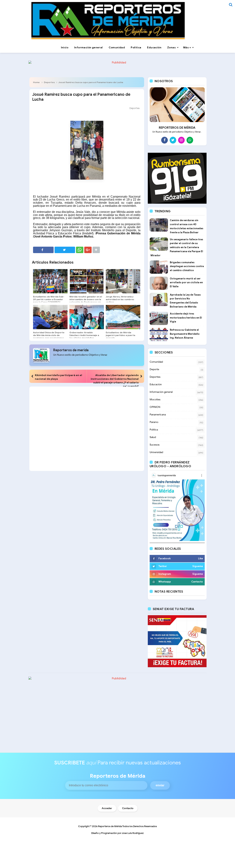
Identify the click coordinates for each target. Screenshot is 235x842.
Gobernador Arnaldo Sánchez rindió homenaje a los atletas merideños (84, 335)
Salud (153, 437)
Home (36, 82)
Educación (156, 384)
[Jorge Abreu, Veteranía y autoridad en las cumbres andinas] (123, 281)
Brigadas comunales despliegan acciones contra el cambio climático (187, 266)
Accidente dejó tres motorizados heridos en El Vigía (186, 317)
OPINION (155, 407)
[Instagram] (181, 140)
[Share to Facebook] (43, 250)
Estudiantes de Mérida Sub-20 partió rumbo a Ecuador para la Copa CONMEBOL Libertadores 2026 (48, 300)
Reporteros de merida (70, 350)
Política (154, 429)
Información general (161, 392)
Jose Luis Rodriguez (133, 833)
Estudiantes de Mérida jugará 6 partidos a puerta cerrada (120, 335)
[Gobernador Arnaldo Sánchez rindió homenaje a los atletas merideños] (86, 317)
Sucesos (155, 444)
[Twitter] (173, 140)
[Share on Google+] (88, 250)
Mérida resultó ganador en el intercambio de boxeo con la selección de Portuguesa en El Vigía (85, 300)
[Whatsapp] (190, 140)
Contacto (127, 808)
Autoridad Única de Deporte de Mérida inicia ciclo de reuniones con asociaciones (48, 335)
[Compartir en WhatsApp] (79, 250)
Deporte (154, 369)
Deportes (49, 82)
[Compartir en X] (65, 250)
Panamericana (158, 414)
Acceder (107, 808)
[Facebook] (164, 140)
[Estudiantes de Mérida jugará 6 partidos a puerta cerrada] (123, 317)
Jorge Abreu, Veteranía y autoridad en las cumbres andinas (120, 299)
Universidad (156, 452)
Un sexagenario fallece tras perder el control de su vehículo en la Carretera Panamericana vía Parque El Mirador (177, 247)
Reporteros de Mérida (110, 826)
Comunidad (156, 361)
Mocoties (155, 399)
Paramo (154, 422)
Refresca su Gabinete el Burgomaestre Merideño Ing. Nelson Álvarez (185, 333)
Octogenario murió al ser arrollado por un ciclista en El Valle (186, 282)
